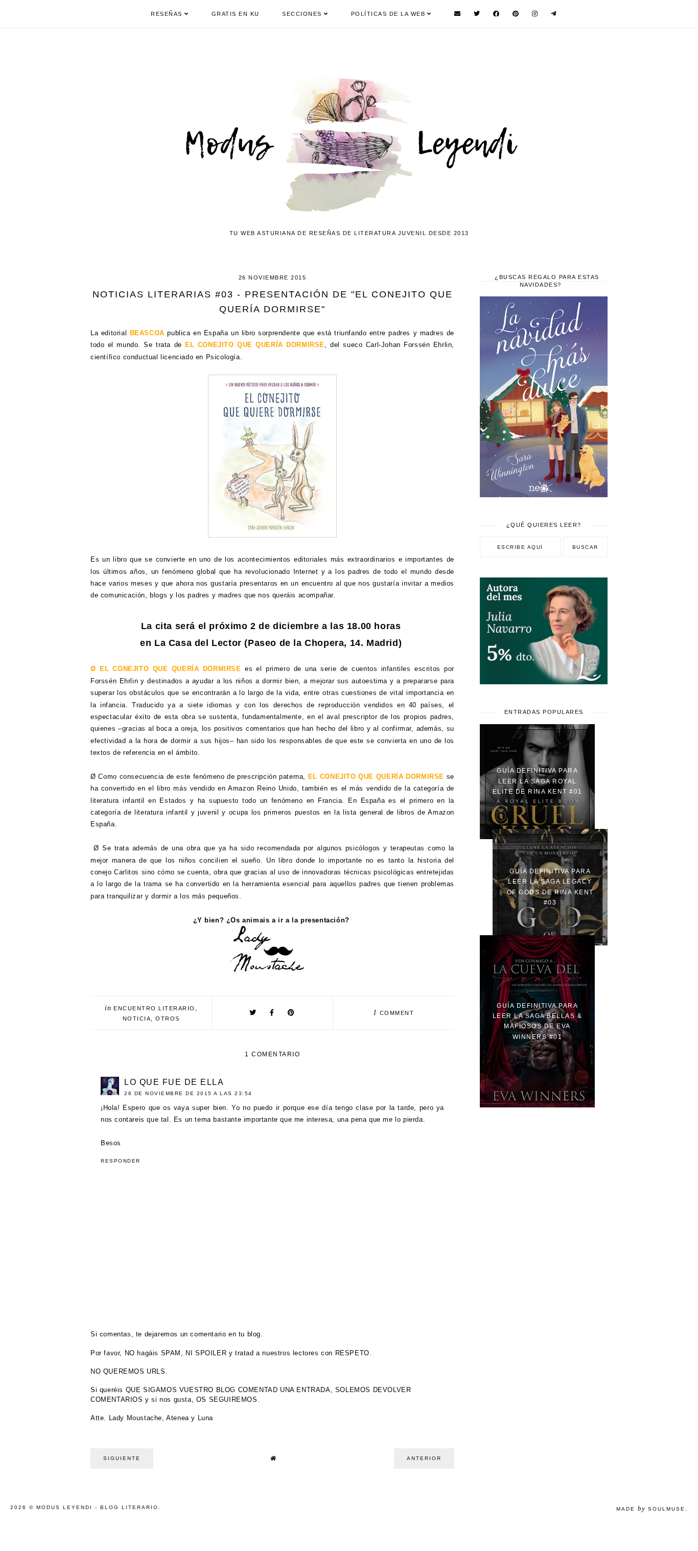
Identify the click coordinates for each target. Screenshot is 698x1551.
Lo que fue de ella (174, 1082)
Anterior (424, 1458)
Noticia (137, 1018)
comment (393, 1013)
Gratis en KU (236, 14)
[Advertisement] (544, 1278)
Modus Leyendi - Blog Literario (97, 1507)
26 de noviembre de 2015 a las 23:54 (188, 1093)
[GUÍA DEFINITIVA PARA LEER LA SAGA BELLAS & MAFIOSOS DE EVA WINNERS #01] (537, 1105)
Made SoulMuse (650, 1509)
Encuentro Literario (154, 1008)
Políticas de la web (388, 14)
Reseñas (166, 14)
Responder (121, 1161)
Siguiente (122, 1458)
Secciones (302, 14)
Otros (167, 1018)
